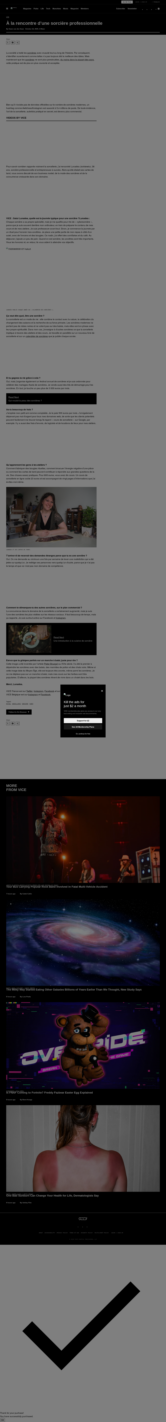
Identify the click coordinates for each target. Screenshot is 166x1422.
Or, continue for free (83, 734)
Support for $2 (83, 720)
